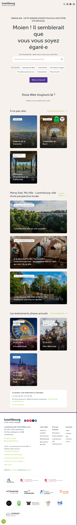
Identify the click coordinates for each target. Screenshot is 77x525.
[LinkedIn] (36, 420)
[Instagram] (28, 420)
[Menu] (73, 4)
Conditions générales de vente (14, 458)
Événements (44, 436)
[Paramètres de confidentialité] (3, 521)
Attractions (56, 433)
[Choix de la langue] (70, 4)
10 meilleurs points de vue (25, 72)
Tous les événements (57, 313)
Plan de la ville (55, 72)
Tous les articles (61, 194)
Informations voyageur (57, 67)
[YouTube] (30, 420)
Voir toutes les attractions (56, 111)
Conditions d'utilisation (11, 451)
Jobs (67, 430)
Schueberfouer (42, 72)
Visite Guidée (42, 67)
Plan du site (8, 465)
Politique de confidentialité (13, 454)
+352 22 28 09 (52, 399)
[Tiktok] (33, 420)
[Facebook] (25, 420)
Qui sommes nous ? (69, 439)
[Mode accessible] (67, 4)
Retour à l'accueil (38, 80)
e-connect (13, 470)
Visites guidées (57, 436)
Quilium (28, 470)
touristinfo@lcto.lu (18, 401)
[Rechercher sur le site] (64, 4)
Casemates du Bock (28, 67)
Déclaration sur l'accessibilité (13, 461)
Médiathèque (44, 439)
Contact (68, 433)
